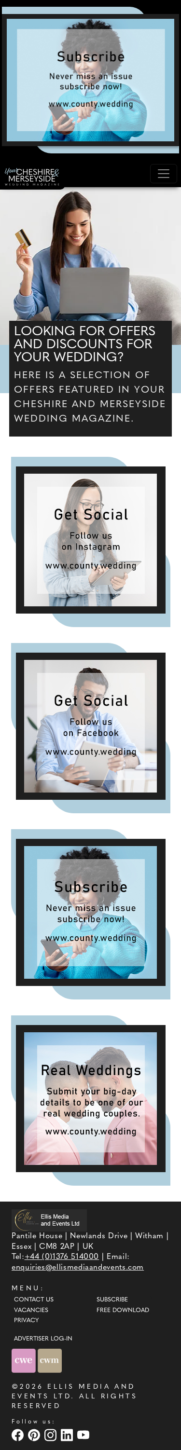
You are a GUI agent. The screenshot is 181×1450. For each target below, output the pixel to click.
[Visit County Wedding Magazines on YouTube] (84, 1434)
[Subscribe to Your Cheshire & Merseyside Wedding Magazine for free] (91, 912)
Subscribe (112, 1300)
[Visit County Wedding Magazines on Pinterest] (35, 1434)
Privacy (26, 1321)
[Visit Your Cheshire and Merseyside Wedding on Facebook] (19, 1434)
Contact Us (34, 1300)
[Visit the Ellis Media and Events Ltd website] (49, 1220)
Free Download (123, 1310)
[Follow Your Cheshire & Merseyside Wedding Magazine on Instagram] (91, 540)
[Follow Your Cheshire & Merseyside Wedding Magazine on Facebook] (91, 726)
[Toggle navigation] (163, 173)
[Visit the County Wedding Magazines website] (50, 1360)
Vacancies (31, 1310)
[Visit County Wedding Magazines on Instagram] (51, 1434)
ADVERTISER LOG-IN (43, 1339)
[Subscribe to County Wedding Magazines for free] (90, 80)
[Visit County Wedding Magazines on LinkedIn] (68, 1434)
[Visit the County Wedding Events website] (25, 1360)
